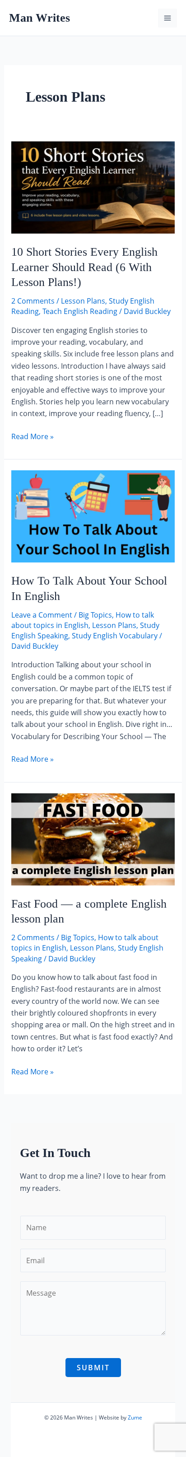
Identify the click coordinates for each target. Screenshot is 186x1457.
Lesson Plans (83, 301)
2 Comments (33, 301)
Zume (135, 1417)
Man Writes (39, 17)
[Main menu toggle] (167, 18)
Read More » (32, 436)
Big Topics (95, 615)
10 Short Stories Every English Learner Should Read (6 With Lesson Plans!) (84, 267)
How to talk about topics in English (82, 620)
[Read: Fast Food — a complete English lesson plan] (93, 838)
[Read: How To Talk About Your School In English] (93, 515)
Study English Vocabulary (115, 636)
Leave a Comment (41, 615)
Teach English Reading (79, 311)
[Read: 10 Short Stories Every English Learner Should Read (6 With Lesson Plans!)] (93, 187)
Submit (93, 1368)
